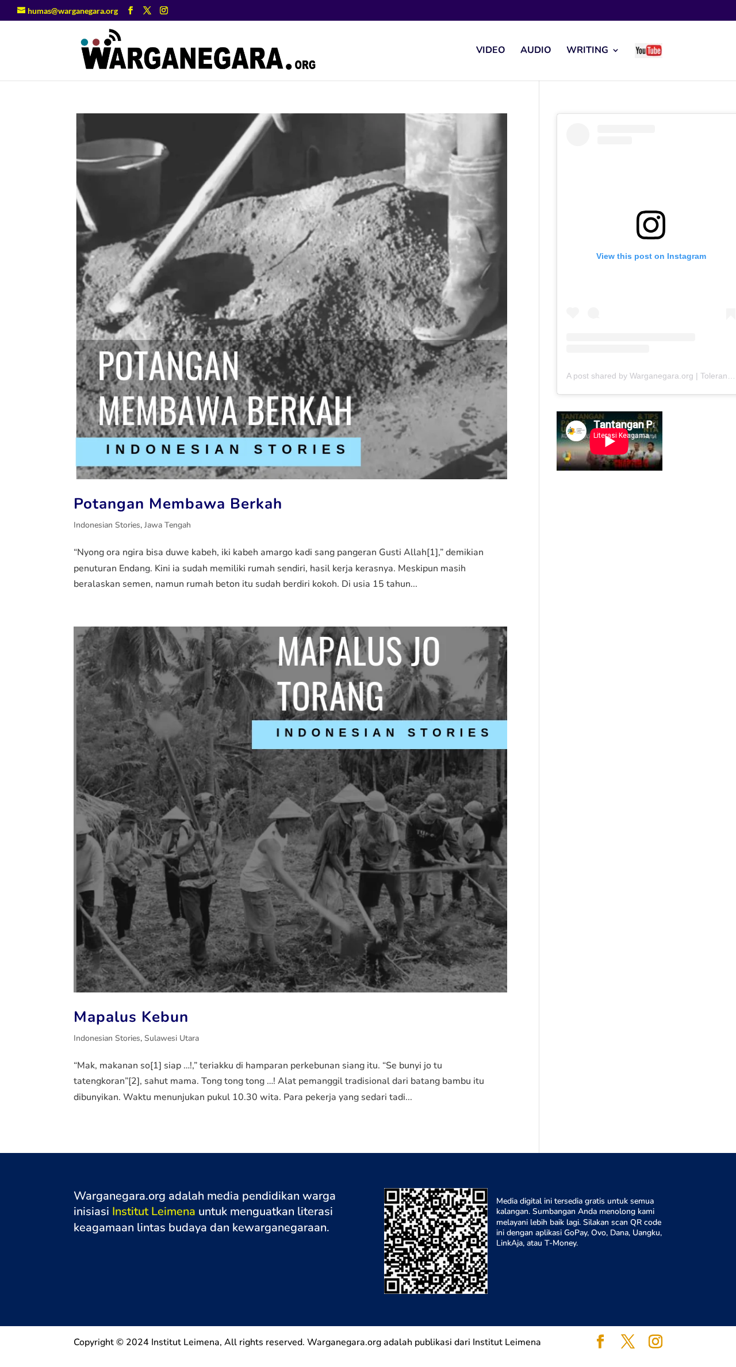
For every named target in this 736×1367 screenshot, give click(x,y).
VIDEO (490, 51)
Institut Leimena (153, 1211)
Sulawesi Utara (171, 1038)
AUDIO (535, 51)
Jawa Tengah (167, 525)
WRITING (587, 51)
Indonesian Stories (107, 525)
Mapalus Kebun (131, 1017)
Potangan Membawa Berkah (178, 504)
